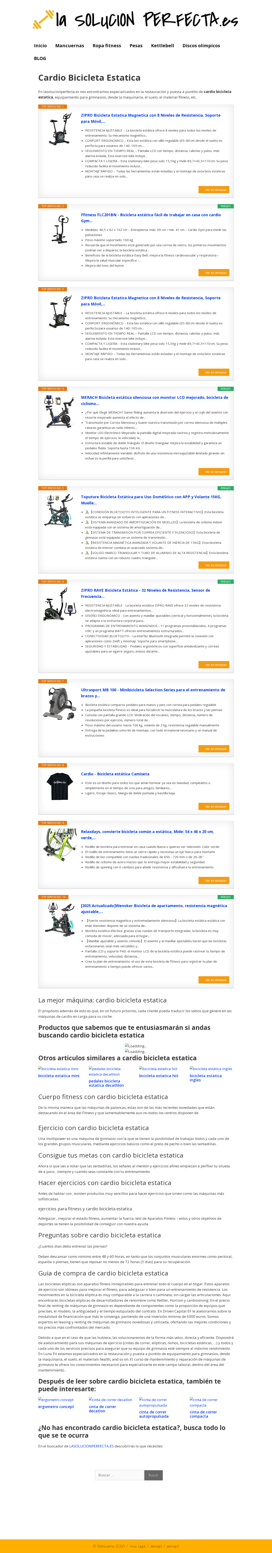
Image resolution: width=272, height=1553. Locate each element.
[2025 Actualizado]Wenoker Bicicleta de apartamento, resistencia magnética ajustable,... (154, 908)
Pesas (136, 46)
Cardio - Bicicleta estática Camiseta (115, 773)
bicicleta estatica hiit (158, 1075)
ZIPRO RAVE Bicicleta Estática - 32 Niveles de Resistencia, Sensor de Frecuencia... (145, 593)
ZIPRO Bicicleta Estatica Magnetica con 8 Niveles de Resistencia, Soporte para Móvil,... (151, 118)
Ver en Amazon (216, 190)
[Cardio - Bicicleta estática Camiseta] (60, 787)
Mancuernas (69, 46)
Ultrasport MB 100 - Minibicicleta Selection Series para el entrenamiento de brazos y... (153, 692)
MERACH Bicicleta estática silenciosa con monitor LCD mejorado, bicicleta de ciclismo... (154, 400)
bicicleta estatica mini (58, 1075)
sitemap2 (172, 1546)
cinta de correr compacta (203, 1414)
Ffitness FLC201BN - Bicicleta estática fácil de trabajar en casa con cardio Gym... (151, 217)
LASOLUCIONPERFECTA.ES (91, 1446)
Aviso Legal (138, 1546)
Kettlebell (162, 46)
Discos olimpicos (201, 46)
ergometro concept (56, 1406)
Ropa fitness (107, 46)
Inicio (40, 46)
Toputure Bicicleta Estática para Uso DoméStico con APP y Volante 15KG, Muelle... (151, 499)
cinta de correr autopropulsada (154, 1414)
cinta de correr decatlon (102, 1408)
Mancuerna (105, 1546)
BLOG (40, 58)
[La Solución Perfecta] (136, 19)
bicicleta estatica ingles (206, 1077)
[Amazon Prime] (223, 183)
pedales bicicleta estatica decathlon (106, 1083)
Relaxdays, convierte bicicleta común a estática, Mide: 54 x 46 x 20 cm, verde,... (147, 834)
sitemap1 (156, 1546)
